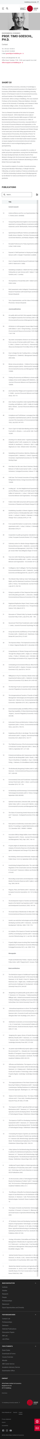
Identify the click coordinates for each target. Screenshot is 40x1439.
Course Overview (7, 1357)
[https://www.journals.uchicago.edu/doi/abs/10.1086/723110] (5, 415)
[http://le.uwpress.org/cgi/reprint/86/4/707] (5, 780)
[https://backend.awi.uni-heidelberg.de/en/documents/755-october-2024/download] (5, 222)
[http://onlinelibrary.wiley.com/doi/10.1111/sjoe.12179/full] (5, 579)
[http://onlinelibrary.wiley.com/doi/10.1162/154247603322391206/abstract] (5, 890)
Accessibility (5, 1425)
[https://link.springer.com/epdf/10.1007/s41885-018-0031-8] (5, 502)
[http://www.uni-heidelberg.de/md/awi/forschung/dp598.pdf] (5, 300)
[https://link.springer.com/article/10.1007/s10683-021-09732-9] (5, 453)
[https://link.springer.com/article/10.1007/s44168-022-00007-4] (5, 440)
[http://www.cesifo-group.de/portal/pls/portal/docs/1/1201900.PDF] (5, 755)
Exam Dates (6, 1350)
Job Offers (5, 1339)
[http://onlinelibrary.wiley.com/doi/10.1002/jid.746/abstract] (5, 920)
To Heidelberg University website (10, 1402)
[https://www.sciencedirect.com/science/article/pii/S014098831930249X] (5, 477)
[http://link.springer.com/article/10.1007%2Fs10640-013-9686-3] (5, 676)
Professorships (7, 1301)
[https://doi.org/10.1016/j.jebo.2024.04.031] (5, 391)
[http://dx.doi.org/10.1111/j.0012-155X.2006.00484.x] (5, 846)
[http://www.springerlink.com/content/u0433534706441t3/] (5, 768)
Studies (4, 1290)
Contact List (6, 1319)
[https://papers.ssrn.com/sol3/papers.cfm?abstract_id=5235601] (5, 244)
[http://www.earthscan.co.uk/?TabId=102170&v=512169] (5, 1082)
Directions (4, 1393)
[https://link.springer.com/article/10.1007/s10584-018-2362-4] (5, 510)
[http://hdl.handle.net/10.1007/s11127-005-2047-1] (5, 857)
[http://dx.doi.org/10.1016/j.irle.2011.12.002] (5, 733)
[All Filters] (36, 194)
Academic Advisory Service (11, 1367)
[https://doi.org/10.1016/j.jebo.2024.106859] (5, 377)
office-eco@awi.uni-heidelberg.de (11, 62)
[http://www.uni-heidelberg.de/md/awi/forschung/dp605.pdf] (5, 289)
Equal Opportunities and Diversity (13, 1307)
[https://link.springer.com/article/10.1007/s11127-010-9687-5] (5, 744)
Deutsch (15, 1412)
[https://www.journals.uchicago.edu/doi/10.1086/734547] (5, 326)
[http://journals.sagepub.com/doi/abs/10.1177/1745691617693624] (5, 603)
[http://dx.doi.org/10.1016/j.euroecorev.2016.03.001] (5, 632)
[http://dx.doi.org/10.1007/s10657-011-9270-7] (5, 665)
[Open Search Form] (8, 8)
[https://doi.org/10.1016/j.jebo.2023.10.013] (5, 402)
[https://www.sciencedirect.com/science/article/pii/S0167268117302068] (5, 557)
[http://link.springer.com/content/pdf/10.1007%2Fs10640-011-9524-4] (5, 722)
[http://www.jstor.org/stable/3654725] (5, 879)
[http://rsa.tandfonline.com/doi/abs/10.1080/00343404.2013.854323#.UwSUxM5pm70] (5, 643)
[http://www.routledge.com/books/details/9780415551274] (5, 1008)
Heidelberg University (30, 2)
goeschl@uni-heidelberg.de (13, 53)
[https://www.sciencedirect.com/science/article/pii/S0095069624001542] (5, 364)
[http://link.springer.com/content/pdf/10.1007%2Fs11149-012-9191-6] (5, 709)
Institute (4, 1287)
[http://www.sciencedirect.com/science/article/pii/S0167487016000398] (5, 623)
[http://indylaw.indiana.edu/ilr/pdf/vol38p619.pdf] (5, 865)
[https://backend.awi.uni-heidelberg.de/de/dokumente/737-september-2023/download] (5, 261)
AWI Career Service (8, 1364)
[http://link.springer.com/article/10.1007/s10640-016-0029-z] (5, 592)
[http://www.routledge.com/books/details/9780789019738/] (5, 1096)
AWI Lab (5, 1336)
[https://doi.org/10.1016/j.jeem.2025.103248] (5, 315)
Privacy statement (6, 1419)
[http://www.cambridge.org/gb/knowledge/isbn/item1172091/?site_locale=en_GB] (5, 1064)
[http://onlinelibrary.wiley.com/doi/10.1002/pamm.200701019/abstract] (5, 824)
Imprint (3, 1422)
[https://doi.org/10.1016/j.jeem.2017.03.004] (5, 568)
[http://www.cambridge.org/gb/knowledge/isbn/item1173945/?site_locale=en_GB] (5, 1035)
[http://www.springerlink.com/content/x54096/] (5, 1179)
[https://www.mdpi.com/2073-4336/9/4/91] (5, 524)
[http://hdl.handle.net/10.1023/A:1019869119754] (5, 912)
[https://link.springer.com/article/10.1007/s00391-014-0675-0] (5, 651)
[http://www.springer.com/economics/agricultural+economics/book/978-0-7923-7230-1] (5, 1221)
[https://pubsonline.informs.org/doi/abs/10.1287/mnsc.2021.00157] (5, 353)
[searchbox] (17, 194)
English (20, 1412)
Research (5, 1294)
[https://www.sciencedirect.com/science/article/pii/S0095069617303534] (5, 543)
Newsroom (5, 1304)
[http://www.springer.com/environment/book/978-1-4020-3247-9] (5, 1048)
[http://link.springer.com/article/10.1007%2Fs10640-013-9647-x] (5, 695)
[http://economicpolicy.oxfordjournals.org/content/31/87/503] (5, 614)
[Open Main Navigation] (4, 8)
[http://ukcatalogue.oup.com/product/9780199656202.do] (5, 993)
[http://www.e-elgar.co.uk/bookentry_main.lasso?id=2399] (5, 1107)
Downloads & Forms (8, 1354)
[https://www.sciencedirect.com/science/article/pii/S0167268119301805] (5, 488)
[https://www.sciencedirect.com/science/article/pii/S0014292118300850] (5, 535)
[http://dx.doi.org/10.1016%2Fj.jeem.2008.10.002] (5, 802)
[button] (19, 1283)
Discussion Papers (8, 1332)
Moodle (4, 1360)
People (4, 1297)
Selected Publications (9, 1329)
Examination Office (8, 1371)
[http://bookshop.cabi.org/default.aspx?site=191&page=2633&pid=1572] (5, 1149)
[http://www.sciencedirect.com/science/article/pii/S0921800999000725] (5, 942)
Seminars (5, 1325)
